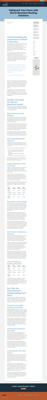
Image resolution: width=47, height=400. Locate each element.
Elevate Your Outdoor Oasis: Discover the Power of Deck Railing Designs (36, 29)
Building (34, 42)
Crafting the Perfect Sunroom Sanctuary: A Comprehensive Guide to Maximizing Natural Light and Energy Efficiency (36, 26)
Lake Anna (34, 47)
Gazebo (34, 46)
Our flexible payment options (15, 369)
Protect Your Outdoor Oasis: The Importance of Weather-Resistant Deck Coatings (36, 38)
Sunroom (34, 55)
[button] (36, 69)
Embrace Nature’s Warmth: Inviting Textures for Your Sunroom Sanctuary (36, 32)
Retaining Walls (34, 51)
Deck (33, 43)
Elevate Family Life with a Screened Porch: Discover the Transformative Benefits (36, 35)
